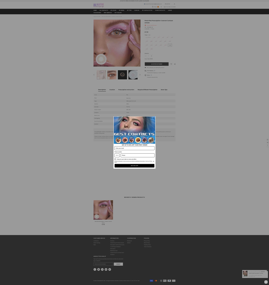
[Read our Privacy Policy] (154, 161)
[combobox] (117, 155)
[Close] (154, 118)
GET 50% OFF (134, 165)
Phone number (118, 152)
